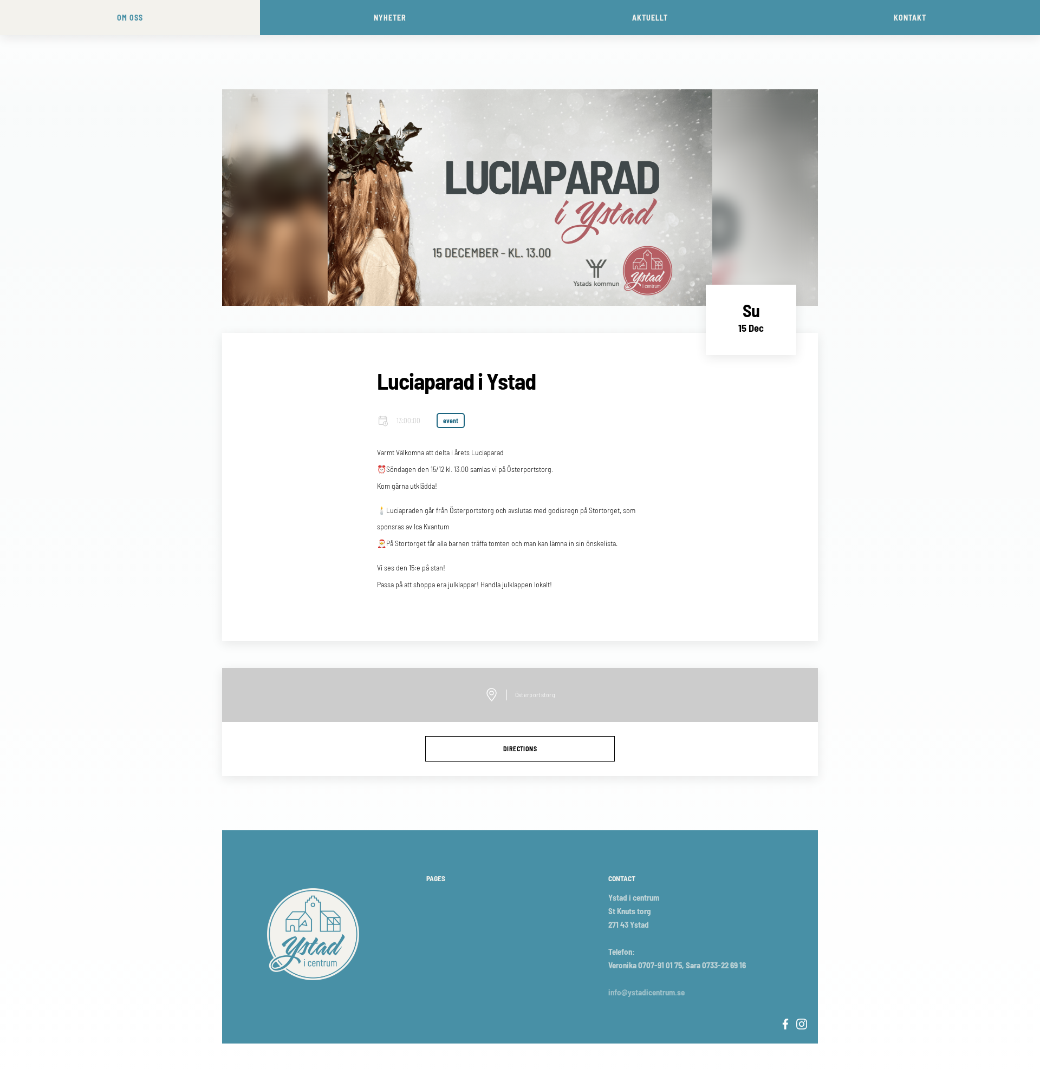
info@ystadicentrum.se (646, 992)
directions (520, 748)
